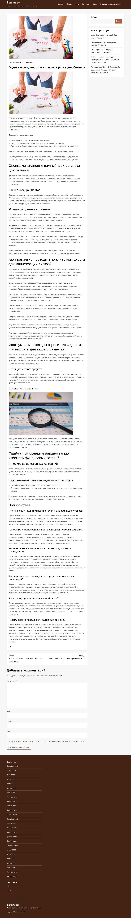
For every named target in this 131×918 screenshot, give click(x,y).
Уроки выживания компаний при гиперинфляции (104, 36)
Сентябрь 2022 (12, 845)
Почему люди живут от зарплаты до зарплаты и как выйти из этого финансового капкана (105, 70)
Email (9, 721)
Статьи (69, 4)
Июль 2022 (11, 854)
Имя (9, 711)
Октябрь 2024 (12, 806)
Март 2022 (11, 868)
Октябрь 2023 (12, 815)
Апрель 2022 (11, 863)
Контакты (85, 4)
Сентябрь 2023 (12, 819)
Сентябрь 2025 (12, 766)
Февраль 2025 (12, 797)
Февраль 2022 (12, 872)
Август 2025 (11, 770)
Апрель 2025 (11, 788)
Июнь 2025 (11, 779)
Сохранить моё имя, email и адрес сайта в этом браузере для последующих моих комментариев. (46, 742)
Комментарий (12, 681)
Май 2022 (10, 859)
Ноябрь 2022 (12, 841)
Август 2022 (11, 850)
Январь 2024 (12, 810)
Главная (60, 4)
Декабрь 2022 (12, 837)
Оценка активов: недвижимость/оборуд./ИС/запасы (103, 44)
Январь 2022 (12, 876)
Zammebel (13, 2)
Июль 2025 (11, 775)
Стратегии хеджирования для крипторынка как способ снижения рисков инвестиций (105, 60)
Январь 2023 (11, 832)
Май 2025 (10, 784)
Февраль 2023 (12, 828)
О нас (95, 4)
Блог (77, 4)
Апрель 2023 (11, 823)
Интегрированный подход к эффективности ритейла (102, 51)
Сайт (8, 731)
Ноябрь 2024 (12, 801)
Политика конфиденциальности (111, 4)
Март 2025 (11, 793)
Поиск (94, 17)
